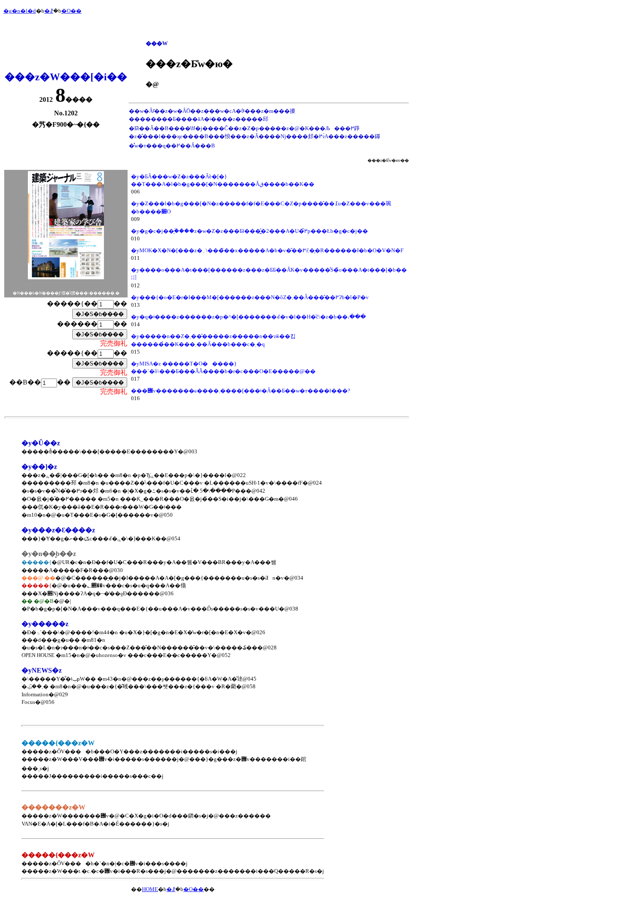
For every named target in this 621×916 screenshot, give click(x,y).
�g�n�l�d (19, 11)
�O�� (71, 11)
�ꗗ (48, 11)
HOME (150, 889)
